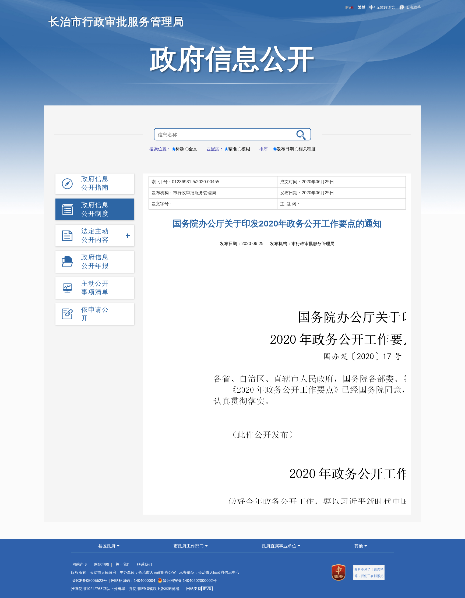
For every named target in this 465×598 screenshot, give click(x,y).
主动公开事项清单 (95, 288)
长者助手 (413, 7)
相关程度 (307, 149)
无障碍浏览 (385, 7)
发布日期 (285, 149)
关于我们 (123, 564)
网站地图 (101, 564)
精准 (232, 149)
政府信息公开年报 (95, 261)
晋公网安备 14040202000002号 (190, 580)
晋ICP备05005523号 (89, 580)
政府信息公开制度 (95, 209)
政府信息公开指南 (95, 183)
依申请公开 (95, 314)
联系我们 (144, 564)
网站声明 (79, 564)
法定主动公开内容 (95, 235)
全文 (193, 149)
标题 (179, 149)
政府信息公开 (232, 59)
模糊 (245, 149)
